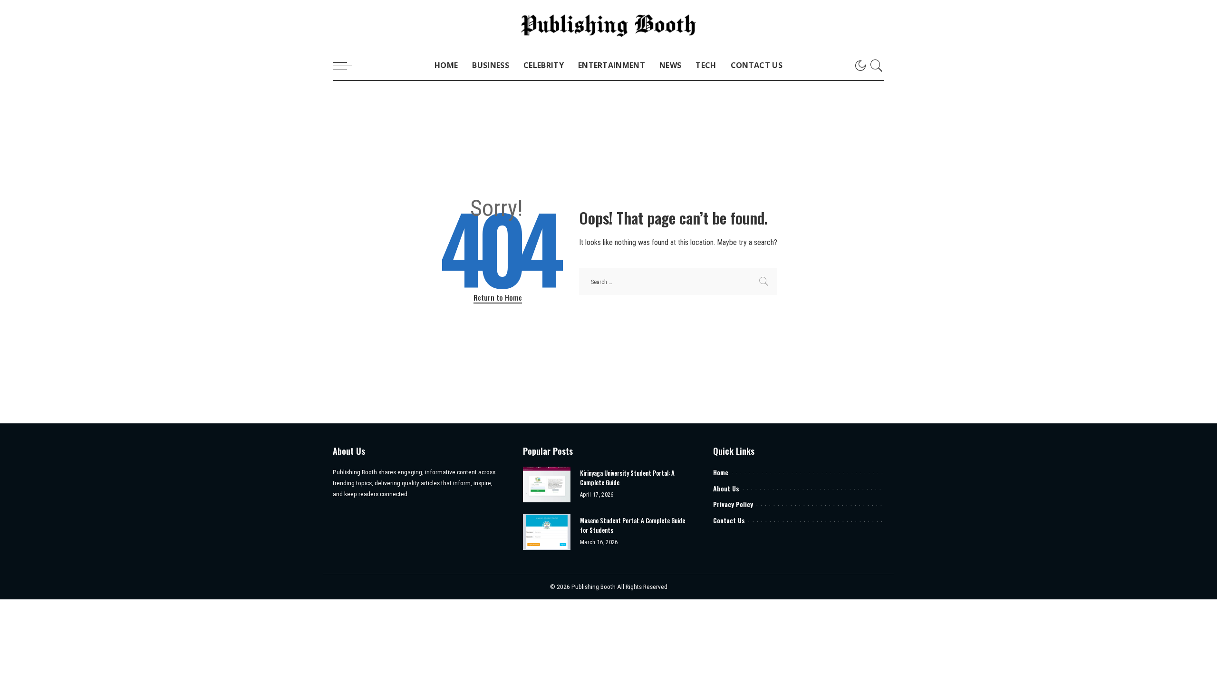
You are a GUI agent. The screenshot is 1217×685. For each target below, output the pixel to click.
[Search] (876, 65)
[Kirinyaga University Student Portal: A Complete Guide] (546, 484)
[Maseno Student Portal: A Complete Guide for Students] (546, 532)
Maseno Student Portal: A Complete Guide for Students (632, 525)
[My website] (609, 26)
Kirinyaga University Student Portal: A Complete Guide (627, 477)
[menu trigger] (347, 65)
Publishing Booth (594, 586)
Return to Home (497, 297)
